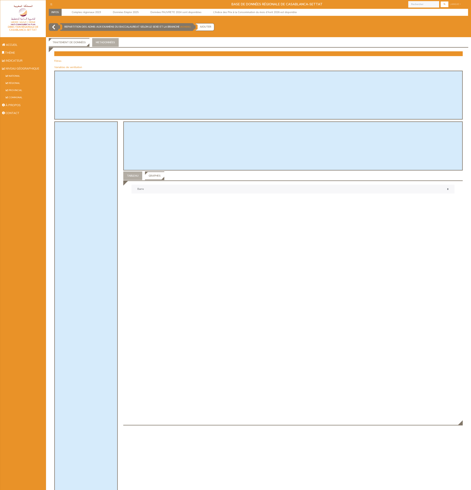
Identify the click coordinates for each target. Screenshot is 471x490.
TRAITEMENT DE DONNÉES (69, 42)
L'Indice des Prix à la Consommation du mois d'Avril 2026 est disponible (255, 12)
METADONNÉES (105, 42)
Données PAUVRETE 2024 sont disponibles (175, 12)
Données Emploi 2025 (126, 12)
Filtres (57, 61)
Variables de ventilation (68, 67)
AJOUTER (205, 27)
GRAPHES (155, 175)
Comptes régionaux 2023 (86, 12)
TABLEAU (133, 175)
